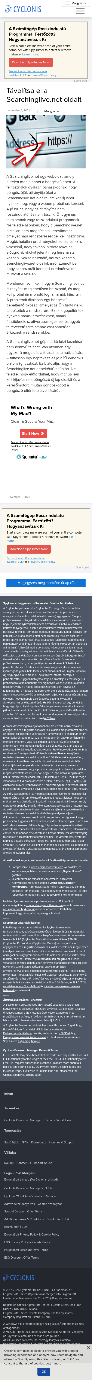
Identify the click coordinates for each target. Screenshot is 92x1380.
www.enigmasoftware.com (47, 867)
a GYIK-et (64, 1033)
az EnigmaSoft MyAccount (19, 909)
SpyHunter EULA (58, 1219)
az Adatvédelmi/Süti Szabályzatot (39, 1029)
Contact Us (23, 1163)
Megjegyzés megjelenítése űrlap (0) (46, 583)
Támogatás (12, 1131)
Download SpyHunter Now (31, 62)
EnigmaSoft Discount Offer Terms (26, 1250)
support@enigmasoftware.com (44, 905)
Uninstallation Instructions (18, 1075)
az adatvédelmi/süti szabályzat (21, 986)
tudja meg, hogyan (29, 1041)
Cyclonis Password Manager (23, 1120)
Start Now (30, 433)
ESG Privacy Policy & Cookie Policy (27, 1242)
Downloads (38, 1142)
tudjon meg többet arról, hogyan (68, 789)
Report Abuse (43, 1163)
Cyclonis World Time (58, 1120)
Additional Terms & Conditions (24, 1219)
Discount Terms (67, 1067)
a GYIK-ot (49, 718)
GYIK (25, 1142)
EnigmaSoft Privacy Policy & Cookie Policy (31, 1234)
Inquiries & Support (61, 1142)
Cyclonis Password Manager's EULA (28, 1188)
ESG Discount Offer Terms (21, 1257)
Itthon (8, 1094)
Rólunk (8, 1163)
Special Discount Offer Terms (23, 1211)
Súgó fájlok (11, 1142)
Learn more (30, 54)
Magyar (49, 111)
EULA (23, 75)
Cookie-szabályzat (50, 1204)
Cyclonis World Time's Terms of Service (30, 1196)
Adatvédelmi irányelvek (19, 1204)
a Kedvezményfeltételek (56, 785)
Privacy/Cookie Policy (44, 75)
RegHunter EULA (15, 1227)
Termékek (12, 1108)
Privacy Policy (48, 1067)
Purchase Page (12, 1071)
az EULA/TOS (74, 781)
